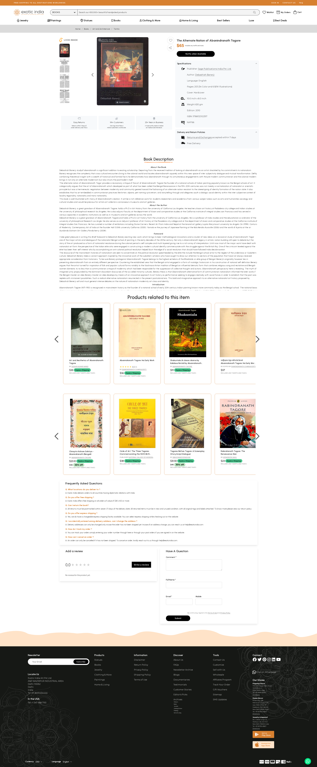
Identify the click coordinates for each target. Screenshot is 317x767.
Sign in (275, 3)
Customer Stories (182, 689)
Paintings (99, 680)
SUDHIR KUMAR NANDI (80, 366)
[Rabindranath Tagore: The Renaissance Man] (238, 447)
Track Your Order (221, 684)
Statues (98, 660)
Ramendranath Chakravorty (134, 369)
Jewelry (98, 670)
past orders (150, 532)
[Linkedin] (273, 660)
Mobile (198, 596)
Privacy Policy (225, 613)
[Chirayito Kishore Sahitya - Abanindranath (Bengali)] (86, 447)
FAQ (301, 3)
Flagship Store (259, 683)
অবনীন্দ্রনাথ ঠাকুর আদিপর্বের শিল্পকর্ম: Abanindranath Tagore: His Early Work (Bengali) (238, 363)
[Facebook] (255, 660)
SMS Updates (220, 699)
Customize (218, 665)
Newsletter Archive (183, 670)
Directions (256, 695)
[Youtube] (278, 660)
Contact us (289, 3)
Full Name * (171, 580)
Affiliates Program (222, 680)
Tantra (116, 29)
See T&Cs (84, 127)
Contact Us (219, 660)
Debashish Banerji (204, 75)
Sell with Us (219, 670)
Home (77, 29)
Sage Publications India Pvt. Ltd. (214, 69)
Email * (169, 596)
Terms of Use (212, 613)
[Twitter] (260, 660)
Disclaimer (139, 660)
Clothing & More (103, 675)
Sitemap (217, 694)
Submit (178, 618)
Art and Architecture (101, 29)
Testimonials (180, 684)
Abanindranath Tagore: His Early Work (137, 360)
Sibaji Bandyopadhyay (181, 457)
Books (86, 29)
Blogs (176, 675)
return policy (246, 509)
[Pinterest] (264, 660)
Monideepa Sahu (230, 457)
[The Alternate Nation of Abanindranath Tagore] (64, 51)
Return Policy (141, 665)
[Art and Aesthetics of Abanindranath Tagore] (86, 356)
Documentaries (181, 680)
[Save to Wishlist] (170, 41)
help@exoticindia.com (194, 524)
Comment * (171, 557)
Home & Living (101, 684)
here (129, 532)
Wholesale (218, 675)
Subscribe (80, 662)
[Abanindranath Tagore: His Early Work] (137, 356)
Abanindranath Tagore (182, 366)
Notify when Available (195, 54)
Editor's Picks (180, 694)
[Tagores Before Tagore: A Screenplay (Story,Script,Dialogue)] (187, 447)
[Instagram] (269, 660)
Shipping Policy (142, 675)
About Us (178, 660)
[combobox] (164, 12)
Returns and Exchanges (199, 137)
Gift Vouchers (220, 689)
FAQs (176, 665)
